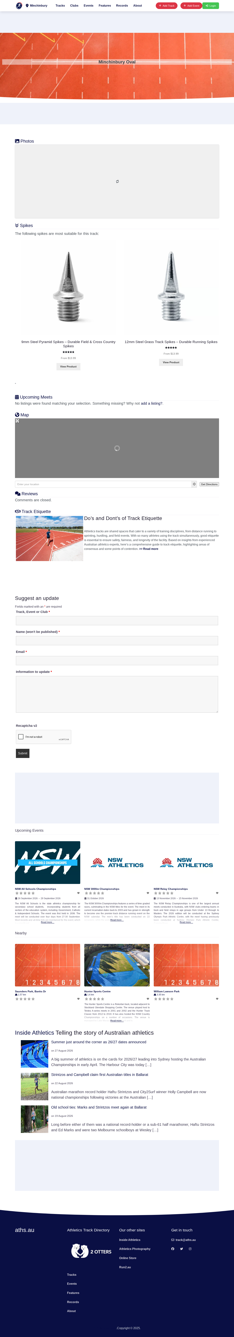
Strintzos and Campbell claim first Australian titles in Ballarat (99, 1075)
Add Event (193, 5)
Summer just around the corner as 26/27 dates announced (98, 1042)
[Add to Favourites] (78, 893)
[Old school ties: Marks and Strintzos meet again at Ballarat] (34, 1118)
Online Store (127, 1258)
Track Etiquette (36, 511)
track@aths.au (186, 1239)
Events (88, 5)
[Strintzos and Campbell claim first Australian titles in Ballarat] (34, 1086)
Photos (27, 141)
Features (105, 5)
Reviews (30, 493)
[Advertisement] (117, 21)
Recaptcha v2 (26, 726)
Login (213, 5)
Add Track (168, 5)
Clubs (74, 5)
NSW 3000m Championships (101, 888)
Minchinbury (38, 5)
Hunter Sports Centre (97, 991)
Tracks (60, 5)
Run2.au (125, 1267)
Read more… (47, 922)
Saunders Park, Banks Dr (30, 991)
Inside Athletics (34, 1032)
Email (21, 652)
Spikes (26, 225)
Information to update (34, 672)
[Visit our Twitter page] (181, 1249)
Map (24, 414)
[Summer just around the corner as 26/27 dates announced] (34, 1053)
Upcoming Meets (36, 397)
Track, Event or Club (33, 612)
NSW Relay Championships (171, 888)
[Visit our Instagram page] (190, 1249)
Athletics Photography (134, 1248)
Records (122, 5)
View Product (68, 366)
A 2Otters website (105, 1328)
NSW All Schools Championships (35, 888)
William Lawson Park (167, 991)
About (137, 5)
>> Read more (148, 548)
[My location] (194, 484)
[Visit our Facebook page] (172, 1249)
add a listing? (151, 403)
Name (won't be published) (38, 632)
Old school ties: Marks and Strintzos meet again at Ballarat (99, 1107)
